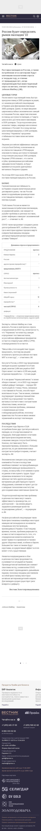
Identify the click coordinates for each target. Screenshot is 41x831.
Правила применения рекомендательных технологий (18, 822)
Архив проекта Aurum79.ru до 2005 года (17, 771)
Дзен (19, 64)
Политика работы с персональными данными (16, 820)
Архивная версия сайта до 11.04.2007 (16, 768)
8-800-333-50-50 (9, 732)
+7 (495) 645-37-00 (9, 725)
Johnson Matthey (8, 607)
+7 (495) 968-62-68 (31, 726)
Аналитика (21, 607)
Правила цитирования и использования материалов (19, 817)
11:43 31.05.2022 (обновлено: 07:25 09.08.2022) (18, 27)
